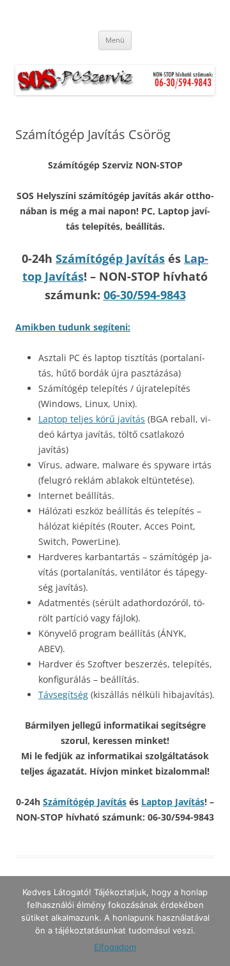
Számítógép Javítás (110, 258)
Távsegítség (63, 694)
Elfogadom (115, 947)
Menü (115, 40)
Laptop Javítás (172, 802)
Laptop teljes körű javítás (91, 419)
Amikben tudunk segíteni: (72, 327)
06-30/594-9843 (144, 294)
